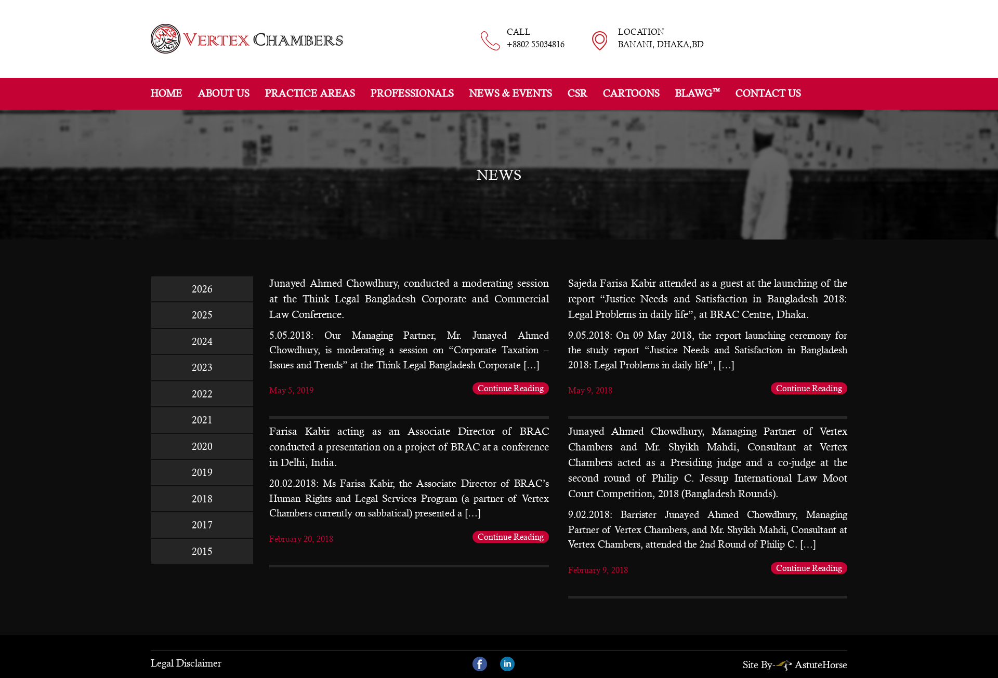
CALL (535, 38)
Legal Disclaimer (186, 663)
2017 (202, 524)
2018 (202, 498)
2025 (202, 315)
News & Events (510, 93)
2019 (202, 472)
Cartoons (631, 93)
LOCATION (661, 38)
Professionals (412, 93)
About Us (224, 93)
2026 (202, 289)
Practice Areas (310, 93)
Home (166, 93)
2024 (202, 341)
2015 (202, 551)
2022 (202, 394)
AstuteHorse (821, 664)
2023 (202, 367)
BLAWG (697, 92)
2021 (202, 420)
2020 (202, 446)
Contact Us (768, 93)
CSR (577, 93)
